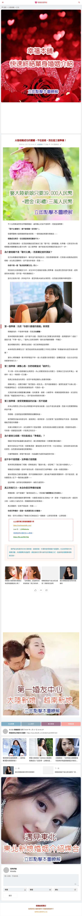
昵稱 (6, 890)
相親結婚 (71, 724)
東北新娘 (26, 392)
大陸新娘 (13, 247)
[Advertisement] (41, 118)
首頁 (4, 7)
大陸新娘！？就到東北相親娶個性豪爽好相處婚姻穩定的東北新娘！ (67, 760)
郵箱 (31, 890)
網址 (56, 890)
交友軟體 (11, 724)
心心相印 (31, 724)
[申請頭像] (76, 869)
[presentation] (67, 741)
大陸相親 (11, 7)
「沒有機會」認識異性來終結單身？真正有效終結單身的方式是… (31, 583)
